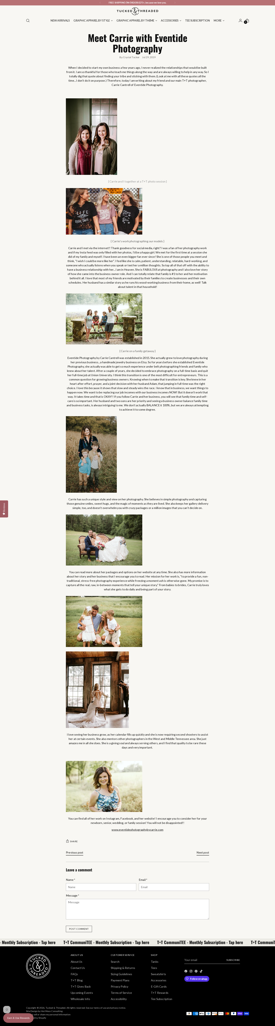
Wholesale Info (80, 999)
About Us (76, 961)
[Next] (174, 2)
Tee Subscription (161, 999)
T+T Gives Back (81, 986)
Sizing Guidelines (121, 974)
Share (74, 841)
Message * (72, 895)
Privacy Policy (119, 986)
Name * (70, 879)
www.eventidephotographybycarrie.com (137, 829)
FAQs (74, 974)
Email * (143, 879)
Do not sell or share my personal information (48, 1014)
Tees (154, 968)
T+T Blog (77, 980)
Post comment (79, 928)
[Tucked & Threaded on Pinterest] (196, 972)
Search (115, 961)
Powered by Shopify (36, 1017)
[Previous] (100, 2)
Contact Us (78, 968)
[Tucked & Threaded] (137, 11)
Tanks (154, 961)
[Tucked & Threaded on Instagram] (191, 972)
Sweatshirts (158, 974)
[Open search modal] (28, 20)
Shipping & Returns (123, 968)
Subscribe (233, 960)
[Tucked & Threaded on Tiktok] (201, 972)
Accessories (158, 980)
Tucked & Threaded (55, 1007)
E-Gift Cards (159, 986)
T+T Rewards (159, 992)
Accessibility (119, 999)
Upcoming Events (82, 992)
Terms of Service (121, 992)
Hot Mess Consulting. (52, 1011)
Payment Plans (120, 980)
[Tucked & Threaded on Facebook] (186, 972)
